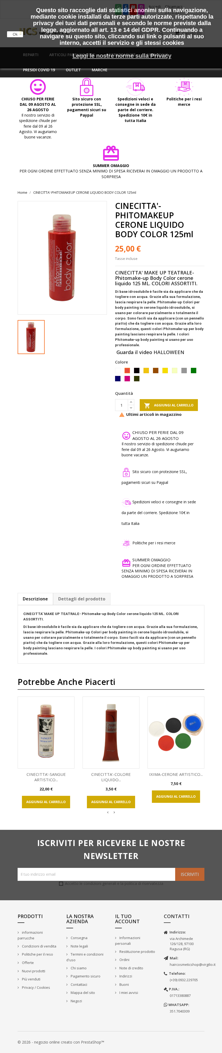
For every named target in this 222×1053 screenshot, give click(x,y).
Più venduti (30, 979)
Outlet (73, 69)
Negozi (76, 1000)
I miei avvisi (128, 992)
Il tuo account (127, 919)
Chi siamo (78, 968)
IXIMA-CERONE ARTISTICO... (176, 774)
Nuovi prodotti (33, 971)
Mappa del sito (82, 992)
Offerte (27, 962)
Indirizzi (125, 976)
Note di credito (131, 968)
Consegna (78, 937)
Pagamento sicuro (85, 976)
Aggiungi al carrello (169, 405)
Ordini (124, 959)
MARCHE (99, 69)
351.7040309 (180, 1011)
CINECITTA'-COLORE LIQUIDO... (111, 777)
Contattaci (78, 984)
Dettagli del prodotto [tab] (81, 599)
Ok (15, 34)
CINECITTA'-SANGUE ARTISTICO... (46, 777)
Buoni (124, 984)
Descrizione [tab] (35, 599)
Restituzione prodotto (137, 951)
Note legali (79, 946)
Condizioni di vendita (38, 946)
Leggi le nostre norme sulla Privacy (122, 55)
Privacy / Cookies (35, 987)
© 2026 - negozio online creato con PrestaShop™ (61, 1042)
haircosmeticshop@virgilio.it (193, 964)
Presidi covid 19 (39, 69)
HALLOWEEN (169, 352)
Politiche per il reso (37, 954)
